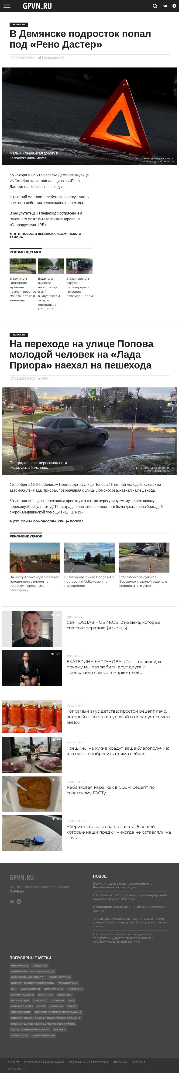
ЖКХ (71, 1000)
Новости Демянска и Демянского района (45, 235)
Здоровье (64, 994)
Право (71, 1006)
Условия (138, 1062)
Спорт (41, 1006)
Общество (40, 965)
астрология (19, 1035)
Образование (21, 1012)
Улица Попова (71, 521)
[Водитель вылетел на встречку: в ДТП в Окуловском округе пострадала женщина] (51, 272)
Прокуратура (53, 988)
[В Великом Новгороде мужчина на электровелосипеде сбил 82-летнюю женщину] (23, 272)
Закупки (59, 1029)
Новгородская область (27, 977)
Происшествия (59, 977)
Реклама (120, 1062)
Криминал (45, 994)
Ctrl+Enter (17, 891)
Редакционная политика (89, 1062)
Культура (56, 1006)
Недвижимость (44, 1035)
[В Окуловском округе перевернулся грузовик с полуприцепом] (79, 272)
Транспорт (75, 988)
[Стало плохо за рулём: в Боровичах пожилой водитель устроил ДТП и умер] (144, 571)
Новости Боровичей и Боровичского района (43, 1023)
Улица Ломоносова (38, 521)
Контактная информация (44, 1062)
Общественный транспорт (30, 1029)
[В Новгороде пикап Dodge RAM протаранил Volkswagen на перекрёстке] (89, 571)
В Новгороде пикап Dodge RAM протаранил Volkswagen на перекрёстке (89, 581)
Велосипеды (20, 1000)
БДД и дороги (30, 988)
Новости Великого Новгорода (32, 983)
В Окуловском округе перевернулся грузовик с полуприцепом (79, 287)
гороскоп (40, 1000)
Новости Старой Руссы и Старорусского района (45, 1017)
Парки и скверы (22, 994)
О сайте (13, 1062)
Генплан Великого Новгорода (32, 971)
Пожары (58, 1000)
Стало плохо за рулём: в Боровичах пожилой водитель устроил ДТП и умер (143, 581)
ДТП (17, 233)
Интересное (19, 965)
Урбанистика (67, 983)
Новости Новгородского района (58, 1012)
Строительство (22, 1006)
